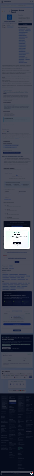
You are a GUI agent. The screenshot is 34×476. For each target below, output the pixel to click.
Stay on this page (17, 245)
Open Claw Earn (16, 243)
